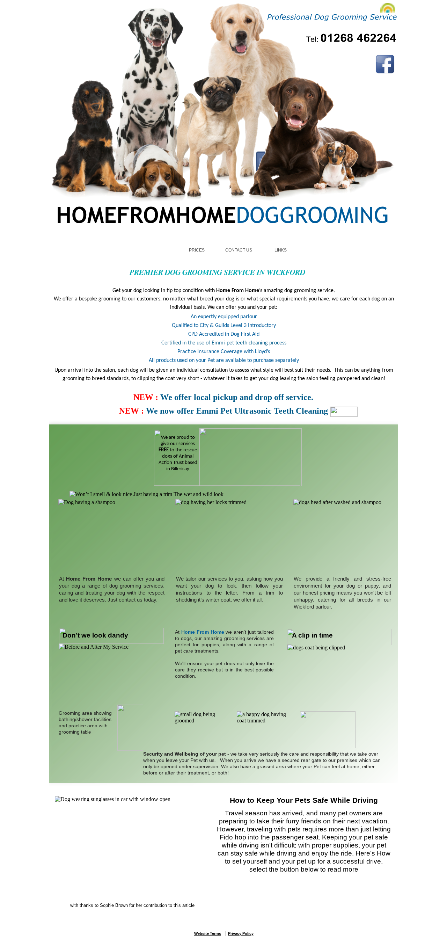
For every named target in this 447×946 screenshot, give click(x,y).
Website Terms (207, 933)
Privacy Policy (241, 933)
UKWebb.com (235, 942)
